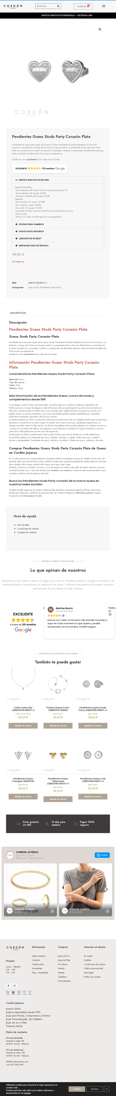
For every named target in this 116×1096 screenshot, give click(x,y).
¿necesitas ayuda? (30, 238)
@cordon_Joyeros (84, 492)
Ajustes (94, 1089)
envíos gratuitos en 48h (34, 179)
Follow (104, 855)
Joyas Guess (33, 287)
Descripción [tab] (18, 313)
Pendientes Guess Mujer (50, 287)
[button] (103, 5)
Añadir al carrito (23, 725)
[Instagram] (14, 985)
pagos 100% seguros (31, 231)
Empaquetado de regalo (33, 245)
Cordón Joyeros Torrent (31, 495)
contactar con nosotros (61, 470)
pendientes (32, 159)
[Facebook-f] (8, 985)
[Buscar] (58, 6)
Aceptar (77, 1089)
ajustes (27, 1093)
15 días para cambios (31, 224)
